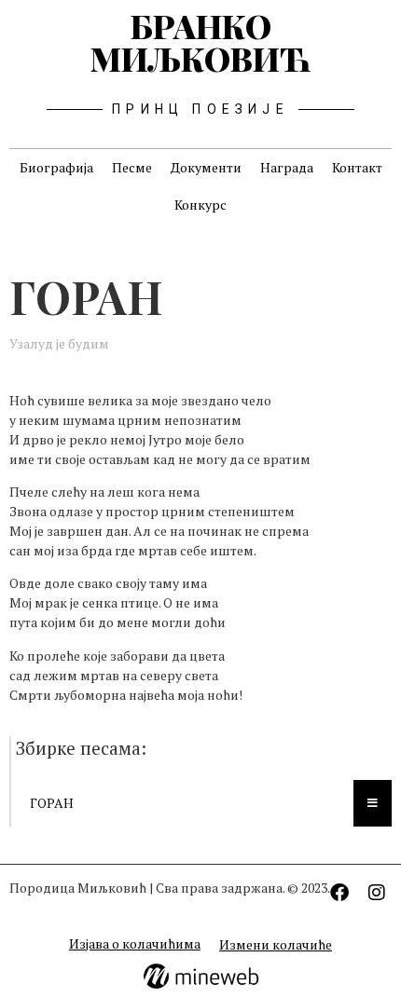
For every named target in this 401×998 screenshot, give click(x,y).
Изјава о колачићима (134, 943)
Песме (132, 167)
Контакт (357, 167)
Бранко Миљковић (200, 42)
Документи (206, 167)
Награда (286, 167)
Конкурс (200, 204)
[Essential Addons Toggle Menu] (372, 803)
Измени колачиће (275, 944)
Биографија (56, 167)
